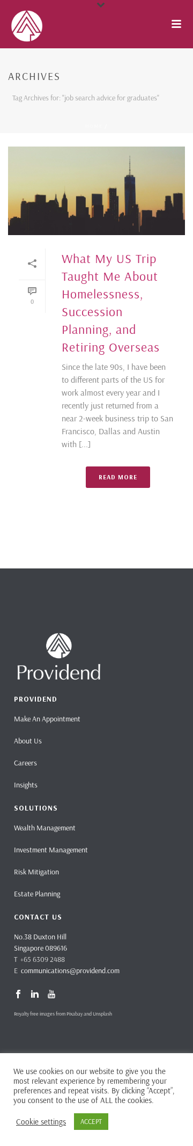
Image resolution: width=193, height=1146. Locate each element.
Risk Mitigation (36, 872)
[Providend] (5, 24)
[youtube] (51, 994)
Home (93, 125)
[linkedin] (35, 994)
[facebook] (18, 994)
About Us (28, 741)
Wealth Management (45, 828)
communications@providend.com (70, 970)
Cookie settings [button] (41, 1122)
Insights (26, 785)
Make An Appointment (47, 719)
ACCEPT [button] (91, 1121)
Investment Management (51, 850)
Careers (25, 763)
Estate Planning (37, 894)
